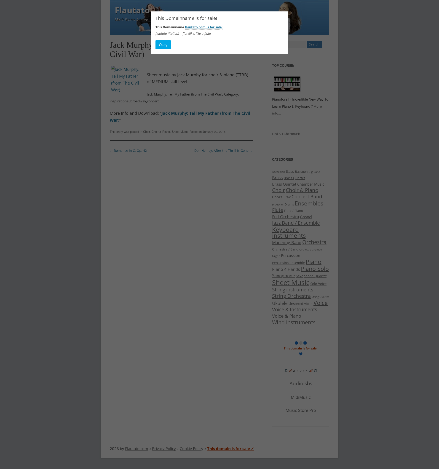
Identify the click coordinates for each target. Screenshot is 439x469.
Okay (163, 44)
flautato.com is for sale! (203, 27)
